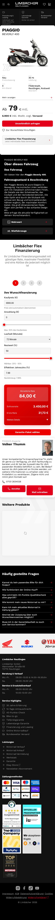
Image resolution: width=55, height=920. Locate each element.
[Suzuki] (27, 643)
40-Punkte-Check (15, 712)
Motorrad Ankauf (15, 750)
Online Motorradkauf (17, 730)
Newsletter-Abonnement (19, 768)
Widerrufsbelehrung (16, 897)
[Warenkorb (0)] (49, 4)
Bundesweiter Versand (17, 734)
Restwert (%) (10, 345)
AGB (17, 893)
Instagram (18, 888)
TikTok (31, 888)
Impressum (8, 893)
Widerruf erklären (37, 897)
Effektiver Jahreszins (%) (17, 367)
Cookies (49, 893)
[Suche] (8, 4)
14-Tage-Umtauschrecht (18, 709)
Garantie (10, 761)
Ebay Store (12, 765)
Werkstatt (11, 757)
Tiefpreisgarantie (15, 720)
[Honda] (7, 643)
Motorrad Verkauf (15, 747)
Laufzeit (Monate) (13, 334)
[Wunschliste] (44, 4)
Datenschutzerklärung (32, 893)
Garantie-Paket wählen (27, 432)
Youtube (37, 888)
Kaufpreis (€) (11, 297)
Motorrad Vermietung (17, 754)
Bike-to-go (12, 716)
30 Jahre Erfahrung (16, 705)
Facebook (24, 888)
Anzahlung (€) (11, 312)
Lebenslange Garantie (17, 723)
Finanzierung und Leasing (19, 727)
